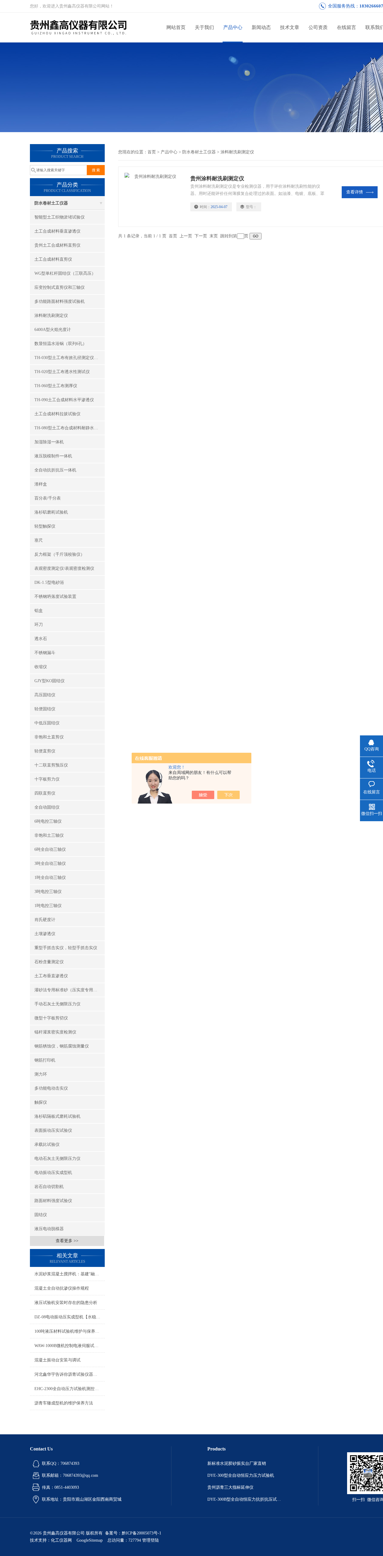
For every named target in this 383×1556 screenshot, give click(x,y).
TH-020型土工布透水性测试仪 (62, 371)
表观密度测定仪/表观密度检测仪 (64, 568)
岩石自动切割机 (49, 1186)
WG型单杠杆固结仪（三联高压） (65, 273)
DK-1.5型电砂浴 (49, 582)
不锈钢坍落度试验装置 (55, 596)
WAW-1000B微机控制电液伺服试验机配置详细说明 (69, 1345)
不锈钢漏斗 (44, 653)
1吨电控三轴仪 (48, 905)
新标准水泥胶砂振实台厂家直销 (236, 1463)
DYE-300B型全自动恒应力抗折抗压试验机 (244, 1499)
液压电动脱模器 (49, 1229)
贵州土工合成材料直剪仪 (57, 245)
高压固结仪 (44, 695)
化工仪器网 (61, 1540)
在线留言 (346, 27)
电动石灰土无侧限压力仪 (57, 1158)
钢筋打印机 (44, 1060)
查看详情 (354, 192)
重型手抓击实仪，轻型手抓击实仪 (65, 948)
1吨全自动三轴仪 (50, 877)
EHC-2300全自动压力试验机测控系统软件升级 (69, 1388)
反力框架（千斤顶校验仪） (59, 554)
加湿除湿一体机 (49, 442)
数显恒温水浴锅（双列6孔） (60, 343)
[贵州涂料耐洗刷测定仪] (154, 197)
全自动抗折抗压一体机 (55, 470)
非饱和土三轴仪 (49, 835)
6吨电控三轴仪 (48, 821)
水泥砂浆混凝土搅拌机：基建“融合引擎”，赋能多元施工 (69, 1274)
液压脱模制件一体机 (53, 456)
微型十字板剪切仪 (51, 1018)
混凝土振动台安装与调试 (57, 1360)
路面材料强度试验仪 (53, 1200)
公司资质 (318, 27)
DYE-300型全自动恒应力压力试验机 (240, 1475)
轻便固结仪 (44, 709)
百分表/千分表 (47, 498)
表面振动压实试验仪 (53, 1130)
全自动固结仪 (47, 807)
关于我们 (204, 27)
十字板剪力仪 (47, 779)
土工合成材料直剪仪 (53, 259)
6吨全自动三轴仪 (50, 849)
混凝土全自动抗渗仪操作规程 (61, 1288)
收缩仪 (40, 667)
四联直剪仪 (44, 793)
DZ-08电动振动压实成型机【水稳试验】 (69, 1317)
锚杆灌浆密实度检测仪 (55, 1032)
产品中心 (232, 27)
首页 (152, 152)
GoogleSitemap (90, 1540)
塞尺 (38, 540)
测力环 (40, 1074)
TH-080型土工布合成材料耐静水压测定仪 (69, 428)
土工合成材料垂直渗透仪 (57, 231)
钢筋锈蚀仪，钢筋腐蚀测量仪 (61, 1046)
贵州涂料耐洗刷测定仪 (217, 178)
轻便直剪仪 (44, 751)
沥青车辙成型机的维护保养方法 (63, 1403)
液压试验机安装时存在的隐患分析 (65, 1302)
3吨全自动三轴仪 (50, 863)
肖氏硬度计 (44, 919)
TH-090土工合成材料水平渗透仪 (64, 400)
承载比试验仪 (47, 1144)
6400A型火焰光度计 (52, 329)
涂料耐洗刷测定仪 (51, 315)
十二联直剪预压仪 (51, 765)
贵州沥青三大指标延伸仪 (230, 1487)
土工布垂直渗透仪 (51, 976)
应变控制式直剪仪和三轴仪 (59, 287)
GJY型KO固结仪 (49, 681)
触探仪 (40, 1102)
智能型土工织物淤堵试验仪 (59, 217)
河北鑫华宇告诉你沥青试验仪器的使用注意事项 (69, 1374)
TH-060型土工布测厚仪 (55, 386)
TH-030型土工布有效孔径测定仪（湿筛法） (69, 357)
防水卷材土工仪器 (51, 203)
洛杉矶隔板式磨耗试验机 (57, 1116)
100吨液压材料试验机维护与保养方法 (69, 1331)
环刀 (38, 624)
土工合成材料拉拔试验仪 (57, 414)
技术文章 (289, 27)
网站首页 (176, 27)
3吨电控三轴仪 (48, 891)
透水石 (40, 638)
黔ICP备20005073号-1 (141, 1533)
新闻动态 (261, 27)
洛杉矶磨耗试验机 (51, 512)
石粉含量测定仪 (49, 962)
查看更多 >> (67, 1241)
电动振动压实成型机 (53, 1172)
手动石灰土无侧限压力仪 (57, 1004)
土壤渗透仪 (44, 934)
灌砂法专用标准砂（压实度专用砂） (67, 990)
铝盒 (38, 610)
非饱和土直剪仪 (49, 737)
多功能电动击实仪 (51, 1088)
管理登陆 (150, 1540)
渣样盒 (40, 484)
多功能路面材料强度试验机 (59, 301)
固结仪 (40, 1215)
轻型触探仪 (44, 526)
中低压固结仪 (47, 723)
